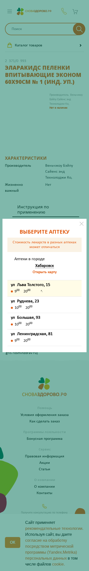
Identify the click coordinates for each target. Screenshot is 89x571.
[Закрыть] (82, 224)
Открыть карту (45, 272)
